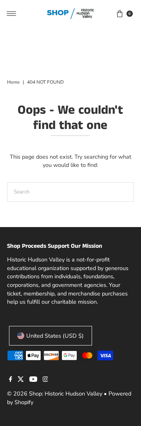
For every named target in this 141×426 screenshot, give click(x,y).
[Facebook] (10, 380)
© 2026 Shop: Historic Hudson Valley (54, 393)
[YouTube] (33, 380)
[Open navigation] (11, 13)
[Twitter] (21, 380)
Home (13, 82)
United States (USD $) (55, 336)
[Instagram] (45, 380)
